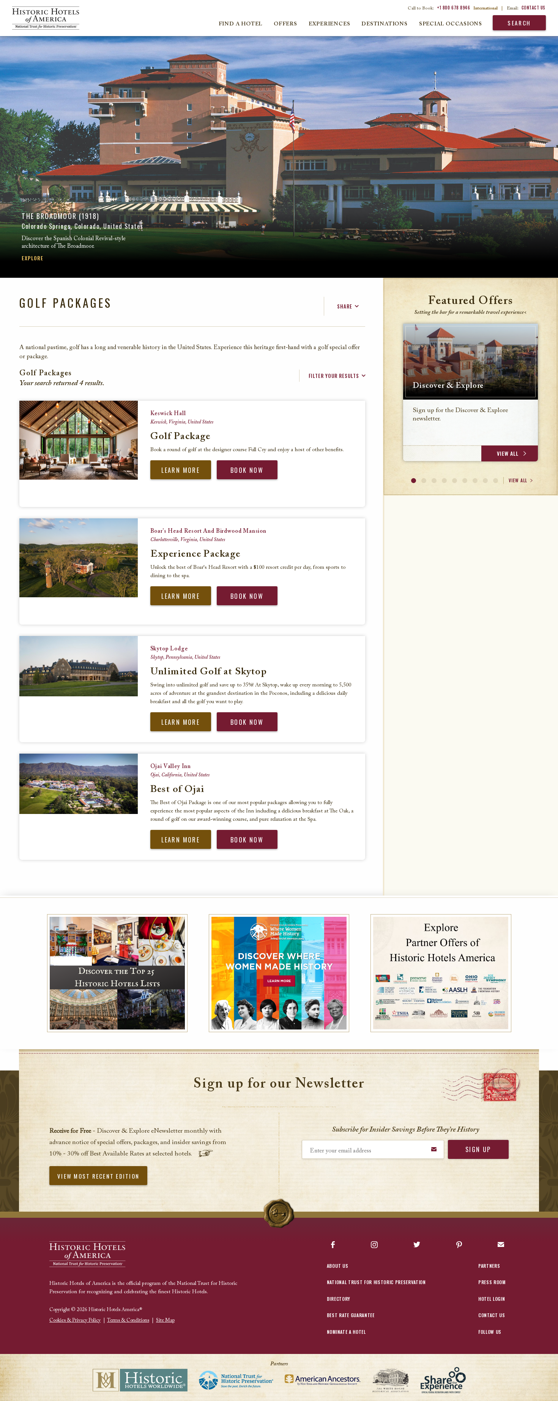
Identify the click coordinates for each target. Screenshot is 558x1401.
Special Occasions (450, 24)
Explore (32, 258)
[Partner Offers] (440, 973)
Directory (338, 1299)
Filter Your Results (334, 375)
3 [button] (434, 480)
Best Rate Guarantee (351, 1315)
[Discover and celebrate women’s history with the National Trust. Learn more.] (279, 973)
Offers (285, 24)
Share (344, 306)
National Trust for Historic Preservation (376, 1282)
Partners (489, 1265)
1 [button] (413, 480)
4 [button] (444, 480)
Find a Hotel (240, 24)
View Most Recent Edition (98, 1176)
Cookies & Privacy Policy (75, 1320)
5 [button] (454, 480)
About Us (337, 1265)
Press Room (492, 1282)
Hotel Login (491, 1299)
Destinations (384, 24)
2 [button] (423, 480)
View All (518, 480)
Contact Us (534, 8)
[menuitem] (39, 18)
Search (519, 23)
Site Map (165, 1320)
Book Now (246, 470)
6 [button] (464, 480)
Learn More (180, 470)
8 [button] (485, 480)
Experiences (329, 24)
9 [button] (495, 480)
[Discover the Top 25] (117, 973)
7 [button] (475, 480)
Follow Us (489, 1332)
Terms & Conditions (128, 1320)
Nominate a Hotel (346, 1332)
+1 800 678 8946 (453, 8)
